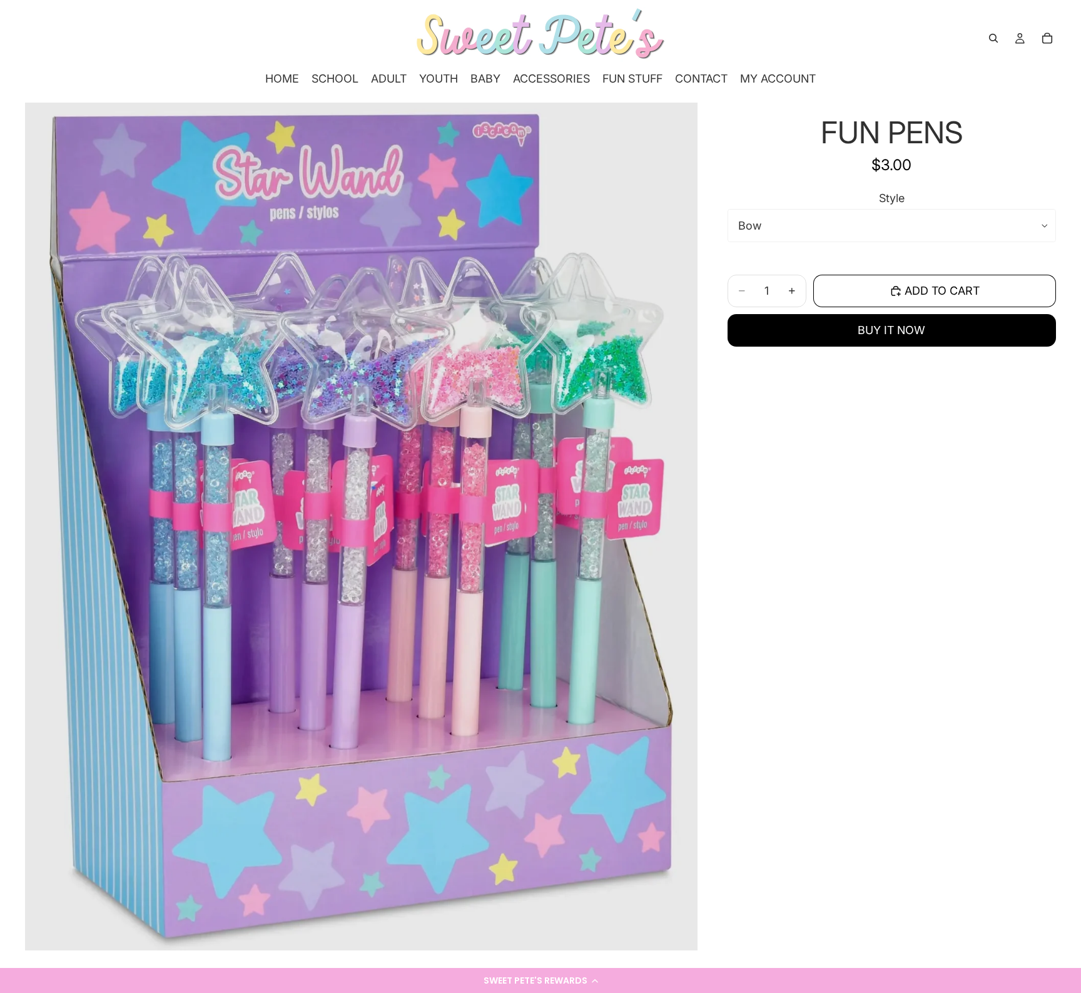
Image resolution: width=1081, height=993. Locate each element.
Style (892, 198)
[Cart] (1047, 38)
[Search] (993, 38)
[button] (540, 980)
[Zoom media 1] (361, 526)
